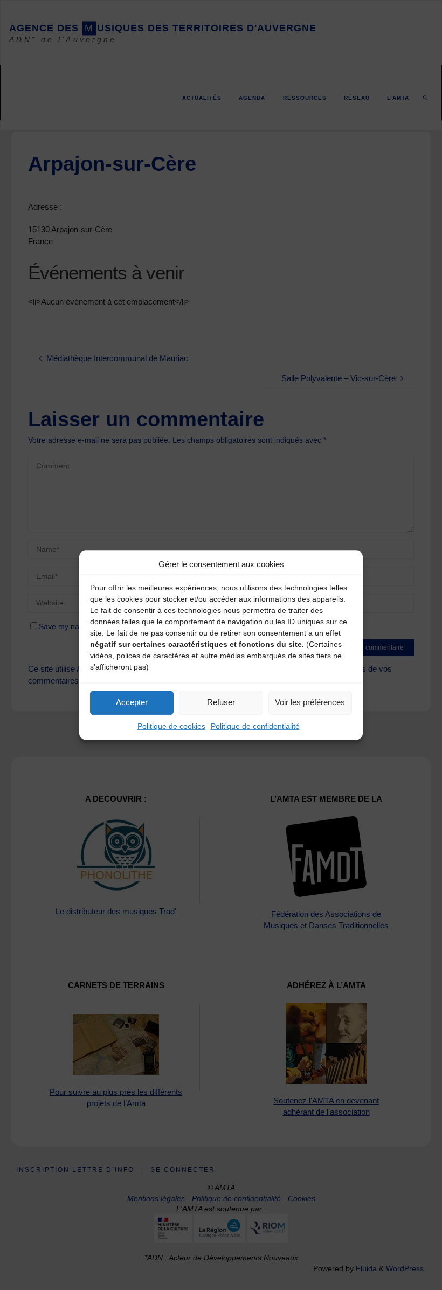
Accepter (132, 702)
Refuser (221, 702)
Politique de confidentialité (255, 726)
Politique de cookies (171, 726)
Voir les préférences (310, 702)
